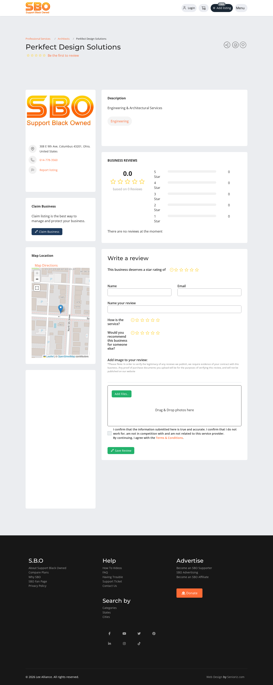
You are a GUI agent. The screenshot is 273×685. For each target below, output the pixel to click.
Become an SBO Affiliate (192, 577)
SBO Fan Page (38, 581)
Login (191, 8)
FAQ (105, 572)
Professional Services (38, 38)
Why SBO (35, 577)
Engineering (120, 121)
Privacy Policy (37, 586)
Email (181, 286)
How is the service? (116, 322)
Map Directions (46, 265)
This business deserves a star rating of (137, 269)
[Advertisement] (61, 439)
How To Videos (112, 568)
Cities (106, 617)
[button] (222, 8)
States (107, 612)
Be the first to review (63, 55)
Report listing (49, 170)
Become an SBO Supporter (194, 568)
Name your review (122, 303)
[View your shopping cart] (204, 8)
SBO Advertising (187, 572)
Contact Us (110, 586)
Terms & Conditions (169, 438)
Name (112, 286)
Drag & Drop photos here (174, 410)
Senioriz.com (235, 677)
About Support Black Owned (47, 568)
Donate (191, 593)
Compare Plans (39, 572)
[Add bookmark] (243, 46)
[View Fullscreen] (37, 288)
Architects (64, 38)
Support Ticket (112, 581)
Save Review (122, 450)
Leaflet (50, 356)
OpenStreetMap (66, 356)
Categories (110, 608)
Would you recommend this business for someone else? (117, 340)
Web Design (214, 677)
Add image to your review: (127, 360)
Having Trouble (113, 577)
